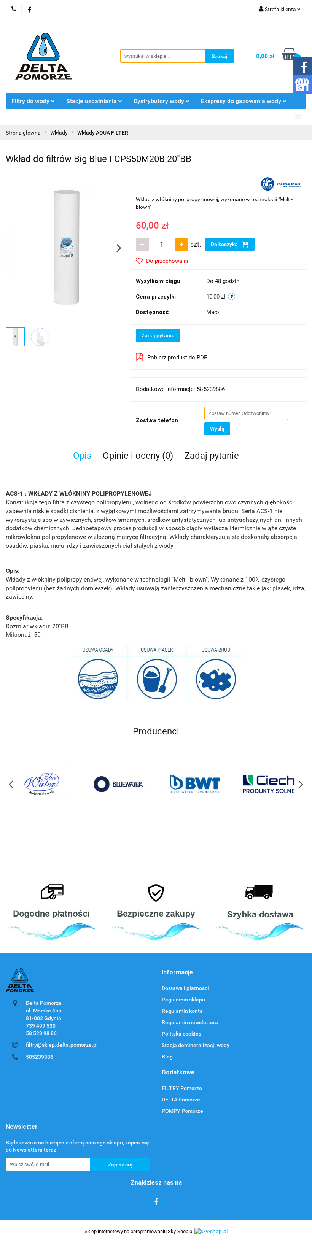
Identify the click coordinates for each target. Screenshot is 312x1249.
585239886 (39, 1057)
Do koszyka (225, 244)
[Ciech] (269, 783)
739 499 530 (41, 1026)
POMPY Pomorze (182, 1111)
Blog (167, 1057)
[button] (177, 973)
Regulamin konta (182, 1011)
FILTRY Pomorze (182, 1088)
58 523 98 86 (41, 1033)
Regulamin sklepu (183, 999)
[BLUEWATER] (118, 783)
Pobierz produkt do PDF (177, 357)
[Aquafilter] (281, 183)
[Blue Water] (43, 783)
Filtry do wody (31, 101)
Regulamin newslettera (190, 1022)
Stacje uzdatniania (92, 101)
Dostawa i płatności (185, 988)
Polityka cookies (181, 1034)
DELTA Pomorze (181, 1099)
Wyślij (217, 429)
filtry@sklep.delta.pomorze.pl (62, 1045)
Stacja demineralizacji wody (195, 1045)
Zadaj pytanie (158, 335)
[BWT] (193, 783)
